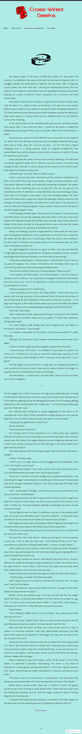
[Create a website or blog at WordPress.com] (41, 728)
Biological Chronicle (34, 28)
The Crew (51, 28)
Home (5, 28)
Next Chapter (41, 710)
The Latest (16, 28)
